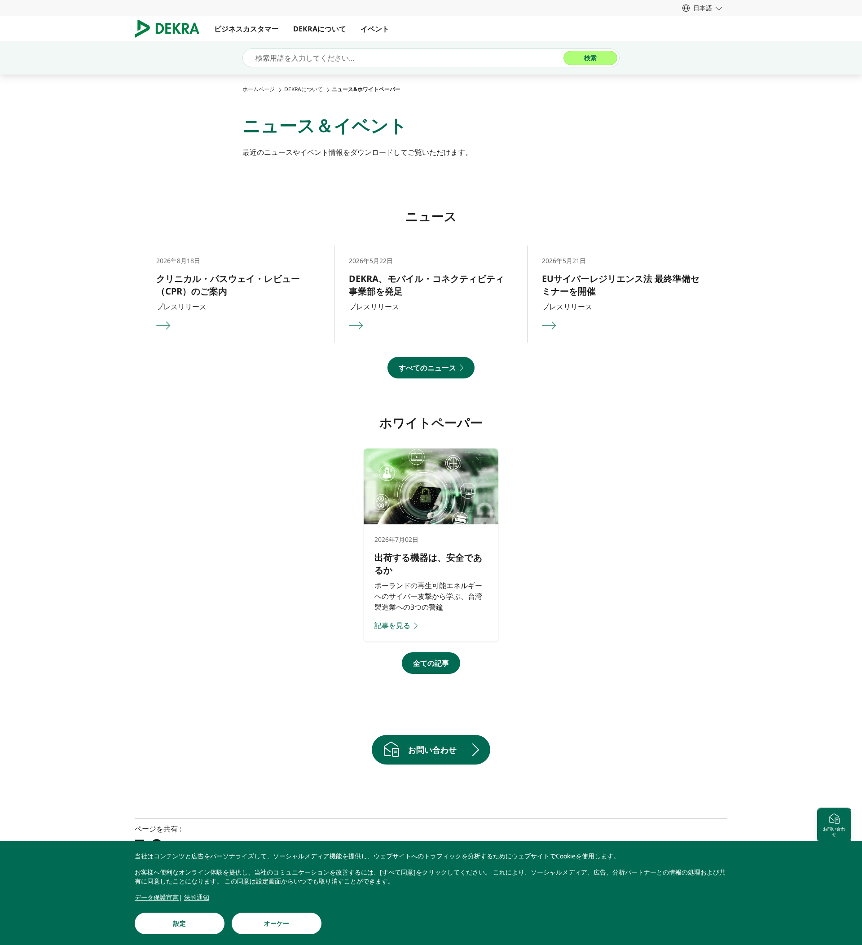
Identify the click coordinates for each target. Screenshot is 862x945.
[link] (702, 8)
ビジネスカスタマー (246, 29)
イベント (375, 29)
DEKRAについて (319, 29)
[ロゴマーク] (171, 28)
